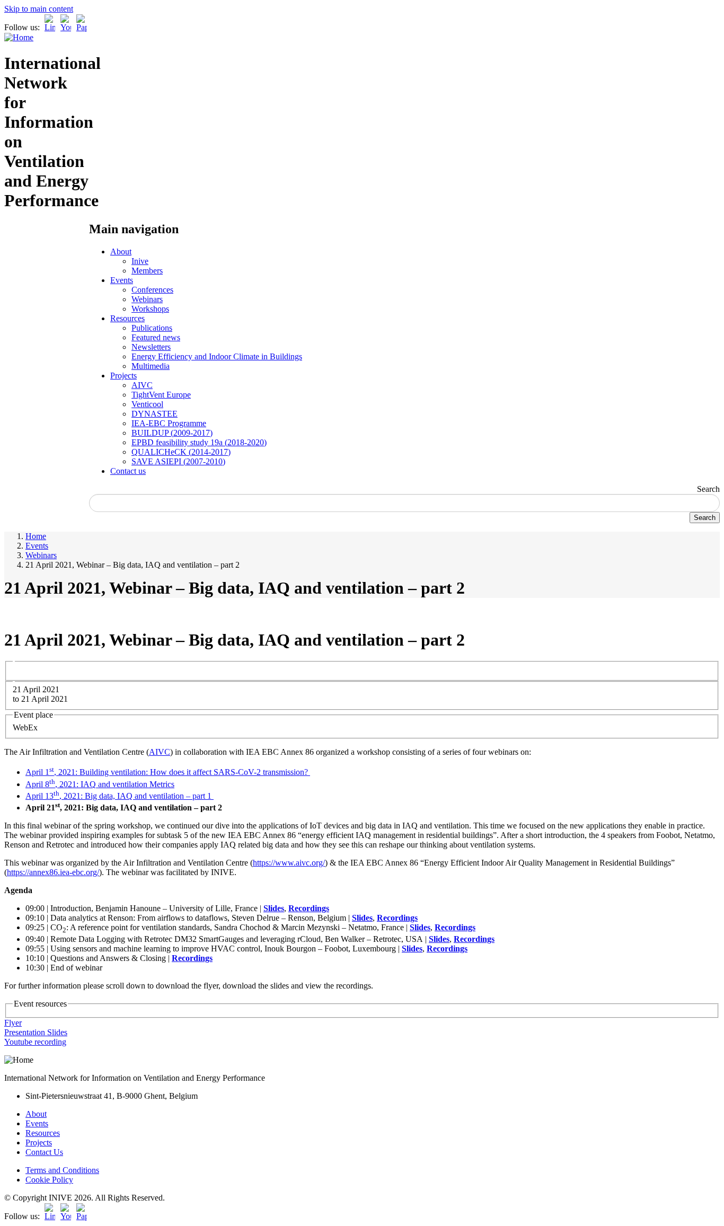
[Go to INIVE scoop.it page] (84, 27)
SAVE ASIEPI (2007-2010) (178, 461)
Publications (151, 327)
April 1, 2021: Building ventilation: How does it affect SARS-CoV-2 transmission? (167, 772)
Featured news (155, 337)
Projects (123, 375)
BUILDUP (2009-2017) (172, 432)
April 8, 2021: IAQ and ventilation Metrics (99, 784)
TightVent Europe (161, 394)
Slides (273, 908)
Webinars (147, 299)
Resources (127, 318)
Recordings (308, 908)
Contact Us (44, 1152)
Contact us (128, 470)
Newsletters (151, 346)
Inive (139, 261)
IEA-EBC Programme (168, 423)
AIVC (142, 385)
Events (121, 280)
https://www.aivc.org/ (289, 862)
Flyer (13, 1022)
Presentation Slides (35, 1032)
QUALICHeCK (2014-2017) (181, 451)
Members (147, 270)
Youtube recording (35, 1041)
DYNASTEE (154, 413)
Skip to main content (38, 8)
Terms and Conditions (62, 1170)
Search (708, 488)
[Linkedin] (50, 27)
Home (35, 536)
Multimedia (150, 366)
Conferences (152, 289)
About (120, 251)
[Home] (18, 37)
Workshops (150, 308)
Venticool (147, 404)
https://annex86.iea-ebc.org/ (53, 872)
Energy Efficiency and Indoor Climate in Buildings (216, 356)
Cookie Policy (49, 1179)
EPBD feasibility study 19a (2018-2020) (199, 442)
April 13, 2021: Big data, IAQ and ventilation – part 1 (119, 795)
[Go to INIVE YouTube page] (66, 27)
